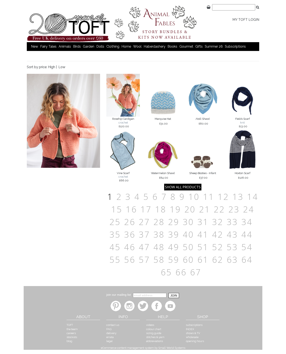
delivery (111, 333)
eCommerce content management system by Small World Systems (143, 347)
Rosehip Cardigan (123, 122)
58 (159, 259)
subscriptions (235, 46)
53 (232, 247)
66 (181, 272)
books (172, 46)
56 (129, 259)
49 (173, 247)
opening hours (195, 341)
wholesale (192, 337)
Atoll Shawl (203, 121)
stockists (72, 337)
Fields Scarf (242, 122)
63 (232, 259)
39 (173, 234)
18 (160, 209)
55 (115, 259)
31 (203, 222)
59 (173, 259)
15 (116, 209)
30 (188, 222)
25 (115, 222)
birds (77, 46)
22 (219, 209)
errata (110, 337)
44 (247, 234)
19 (175, 209)
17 (146, 209)
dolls (100, 46)
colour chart (153, 329)
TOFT (70, 325)
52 (217, 247)
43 (232, 234)
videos (150, 325)
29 (173, 222)
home (126, 46)
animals (65, 46)
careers (71, 333)
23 (234, 209)
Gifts (199, 46)
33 (232, 222)
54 (247, 247)
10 (194, 196)
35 (115, 234)
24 (248, 209)
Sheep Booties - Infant (202, 175)
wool (137, 46)
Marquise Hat (163, 121)
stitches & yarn (155, 337)
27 (144, 222)
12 (223, 196)
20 (190, 209)
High (51, 67)
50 (188, 247)
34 (247, 222)
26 (129, 222)
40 (188, 234)
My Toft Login (245, 20)
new (34, 46)
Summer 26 (214, 46)
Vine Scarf (123, 177)
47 (144, 247)
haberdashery (154, 46)
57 (144, 259)
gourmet (186, 46)
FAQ (108, 329)
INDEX (190, 329)
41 (203, 234)
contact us (112, 325)
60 (188, 259)
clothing (112, 46)
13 (238, 196)
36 (129, 234)
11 (208, 196)
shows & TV (193, 333)
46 (129, 247)
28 (159, 222)
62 (217, 259)
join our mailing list (118, 294)
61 (203, 259)
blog (69, 341)
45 (115, 247)
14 (252, 196)
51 (203, 247)
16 (131, 209)
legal (109, 341)
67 (195, 272)
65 (166, 272)
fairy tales (48, 46)
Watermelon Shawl (163, 175)
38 (159, 234)
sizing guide (153, 333)
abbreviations (154, 341)
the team (72, 329)
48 (159, 247)
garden (88, 46)
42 (217, 234)
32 (217, 222)
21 (204, 209)
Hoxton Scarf (242, 175)
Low (61, 67)
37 (144, 234)
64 (247, 259)
